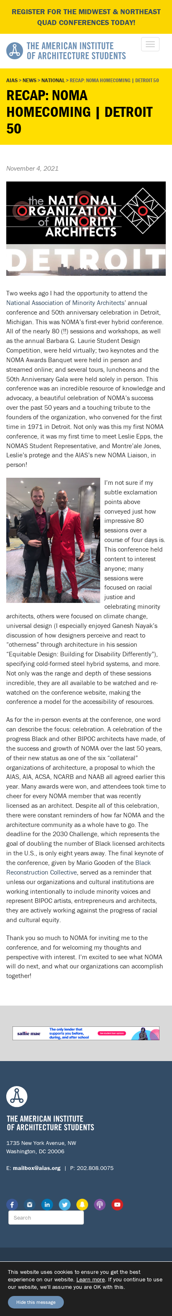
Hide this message (36, 1302)
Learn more (90, 1279)
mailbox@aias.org (37, 1168)
